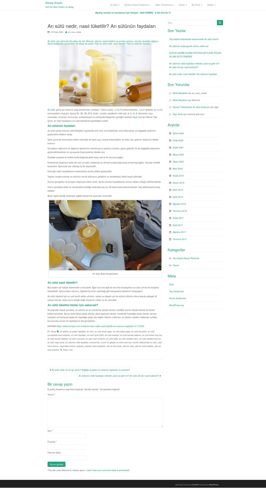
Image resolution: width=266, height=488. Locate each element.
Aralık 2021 (178, 147)
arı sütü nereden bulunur (150, 338)
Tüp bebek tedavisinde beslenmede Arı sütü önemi (193, 39)
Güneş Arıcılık (53, 3)
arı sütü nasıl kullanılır (95, 338)
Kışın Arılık (178, 114)
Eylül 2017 (178, 225)
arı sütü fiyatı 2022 (95, 335)
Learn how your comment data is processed (107, 470)
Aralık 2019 (178, 175)
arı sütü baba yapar (121, 331)
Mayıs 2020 (178, 154)
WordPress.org (176, 305)
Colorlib (195, 484)
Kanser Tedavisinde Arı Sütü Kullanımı (191, 107)
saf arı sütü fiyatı (114, 346)
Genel (53, 331)
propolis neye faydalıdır (95, 346)
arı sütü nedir (112, 338)
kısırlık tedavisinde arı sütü (145, 342)
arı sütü (90, 331)
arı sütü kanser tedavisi (130, 335)
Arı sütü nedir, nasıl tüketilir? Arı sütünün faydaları (193, 74)
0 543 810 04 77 (163, 12)
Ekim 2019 (178, 189)
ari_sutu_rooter (74, 31)
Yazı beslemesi (176, 291)
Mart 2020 (178, 168)
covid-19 (105, 342)
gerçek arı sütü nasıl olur (121, 342)
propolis (80, 346)
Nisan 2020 (178, 161)
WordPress (213, 484)
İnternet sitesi (54, 452)
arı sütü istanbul (112, 335)
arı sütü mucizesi (77, 338)
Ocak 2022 (178, 140)
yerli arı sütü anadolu (144, 346)
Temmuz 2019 (180, 210)
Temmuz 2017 (180, 239)
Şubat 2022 (178, 133)
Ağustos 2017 (179, 232)
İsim (50, 430)
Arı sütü (51, 109)
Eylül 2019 (178, 196)
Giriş (171, 284)
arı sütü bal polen (139, 331)
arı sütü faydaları (78, 335)
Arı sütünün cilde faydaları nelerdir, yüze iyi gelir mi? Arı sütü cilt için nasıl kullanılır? (119, 375)
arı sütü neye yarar (56, 342)
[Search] (220, 22)
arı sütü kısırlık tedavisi (58, 338)
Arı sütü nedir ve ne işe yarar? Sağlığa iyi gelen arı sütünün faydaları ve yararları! (90, 369)
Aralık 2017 (178, 218)
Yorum (51, 394)
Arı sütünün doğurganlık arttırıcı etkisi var (189, 46)
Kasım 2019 (178, 182)
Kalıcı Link (68, 349)
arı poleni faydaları (77, 331)
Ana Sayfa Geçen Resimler (186, 258)
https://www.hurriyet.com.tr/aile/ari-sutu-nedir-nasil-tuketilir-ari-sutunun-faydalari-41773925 (100, 326)
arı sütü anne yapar (103, 331)
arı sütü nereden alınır (128, 338)
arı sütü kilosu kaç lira (152, 335)
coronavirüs (94, 342)
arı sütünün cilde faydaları (76, 342)
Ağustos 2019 (179, 203)
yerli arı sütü (128, 346)
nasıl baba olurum (67, 346)
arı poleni (64, 331)
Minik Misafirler (180, 93)
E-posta (52, 441)
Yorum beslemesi (177, 298)
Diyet (135, 117)
